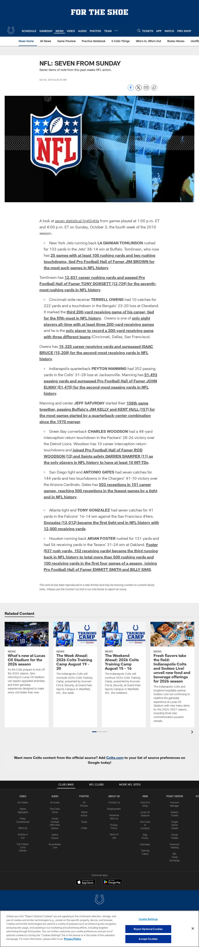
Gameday (145, 844)
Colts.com (114, 757)
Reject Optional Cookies (148, 929)
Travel (84, 821)
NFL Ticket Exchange (174, 857)
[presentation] (192, 732)
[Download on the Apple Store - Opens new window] (85, 882)
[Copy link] (154, 88)
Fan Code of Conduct (145, 825)
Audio (54, 796)
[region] (99, 929)
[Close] (193, 928)
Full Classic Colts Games (23, 847)
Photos (84, 796)
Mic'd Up (22, 828)
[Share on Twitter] (138, 89)
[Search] (139, 30)
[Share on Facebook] (131, 89)
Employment (114, 808)
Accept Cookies (148, 938)
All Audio (55, 802)
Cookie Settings (148, 919)
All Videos (22, 802)
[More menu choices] (116, 30)
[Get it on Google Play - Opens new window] (112, 884)
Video (22, 796)
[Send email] (146, 89)
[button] (94, 731)
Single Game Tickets (174, 825)
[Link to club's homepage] (11, 30)
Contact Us (114, 802)
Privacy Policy (72, 938)
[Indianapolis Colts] (99, 900)
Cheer (84, 828)
